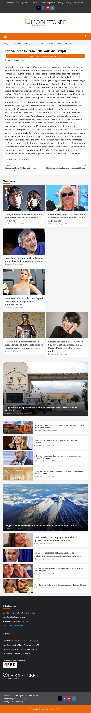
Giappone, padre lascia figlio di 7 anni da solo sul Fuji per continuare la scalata (41, 525)
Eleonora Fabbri (11, 413)
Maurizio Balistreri (41, 430)
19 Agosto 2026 (63, 224)
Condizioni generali (48, 3)
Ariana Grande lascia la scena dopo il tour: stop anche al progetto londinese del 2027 (24, 301)
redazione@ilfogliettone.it (13, 625)
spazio (26, 159)
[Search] (85, 36)
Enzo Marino (40, 543)
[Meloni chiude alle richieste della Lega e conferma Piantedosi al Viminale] (18, 443)
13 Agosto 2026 (49, 573)
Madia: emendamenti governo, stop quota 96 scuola (66, 166)
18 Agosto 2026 (49, 559)
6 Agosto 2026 (19, 264)
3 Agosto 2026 (19, 351)
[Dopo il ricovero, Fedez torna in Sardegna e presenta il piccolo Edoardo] (18, 586)
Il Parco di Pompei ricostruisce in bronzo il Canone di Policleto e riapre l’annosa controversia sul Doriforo (24, 344)
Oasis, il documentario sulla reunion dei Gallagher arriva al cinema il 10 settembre (23, 217)
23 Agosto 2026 (49, 461)
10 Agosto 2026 (49, 588)
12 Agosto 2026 (49, 445)
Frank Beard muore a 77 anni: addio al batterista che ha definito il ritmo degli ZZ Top (66, 217)
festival (20, 159)
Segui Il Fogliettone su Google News (45, 56)
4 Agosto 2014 (20, 60)
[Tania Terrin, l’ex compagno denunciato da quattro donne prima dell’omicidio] (18, 540)
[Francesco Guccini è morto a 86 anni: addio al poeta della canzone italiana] (24, 242)
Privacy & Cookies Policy (75, 3)
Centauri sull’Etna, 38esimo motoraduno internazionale (20, 168)
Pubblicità (34, 3)
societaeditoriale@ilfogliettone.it (16, 653)
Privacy (60, 3)
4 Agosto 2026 (19, 307)
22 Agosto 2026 (19, 528)
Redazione (10, 3)
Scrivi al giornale (22, 3)
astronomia (13, 159)
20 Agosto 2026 (19, 224)
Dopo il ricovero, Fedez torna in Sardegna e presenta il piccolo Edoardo (60, 585)
